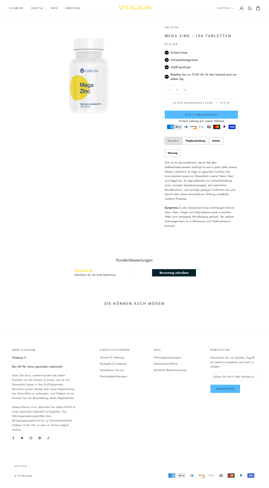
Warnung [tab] (173, 153)
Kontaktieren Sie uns (112, 370)
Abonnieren (225, 388)
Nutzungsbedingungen (113, 376)
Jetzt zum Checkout (201, 114)
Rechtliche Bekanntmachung (170, 370)
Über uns (73, 8)
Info (54, 8)
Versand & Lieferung (112, 357)
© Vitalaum (23, 476)
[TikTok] (48, 438)
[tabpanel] (201, 194)
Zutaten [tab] (216, 140)
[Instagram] (30, 438)
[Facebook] (13, 438)
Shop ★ (37, 8)
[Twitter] (22, 438)
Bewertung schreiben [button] (174, 273)
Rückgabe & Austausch (113, 364)
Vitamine (16, 8)
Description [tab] (173, 140)
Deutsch (224, 8)
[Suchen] (250, 8)
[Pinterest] (39, 438)
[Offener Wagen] (258, 8)
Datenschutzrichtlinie (166, 364)
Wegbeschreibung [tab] (195, 140)
